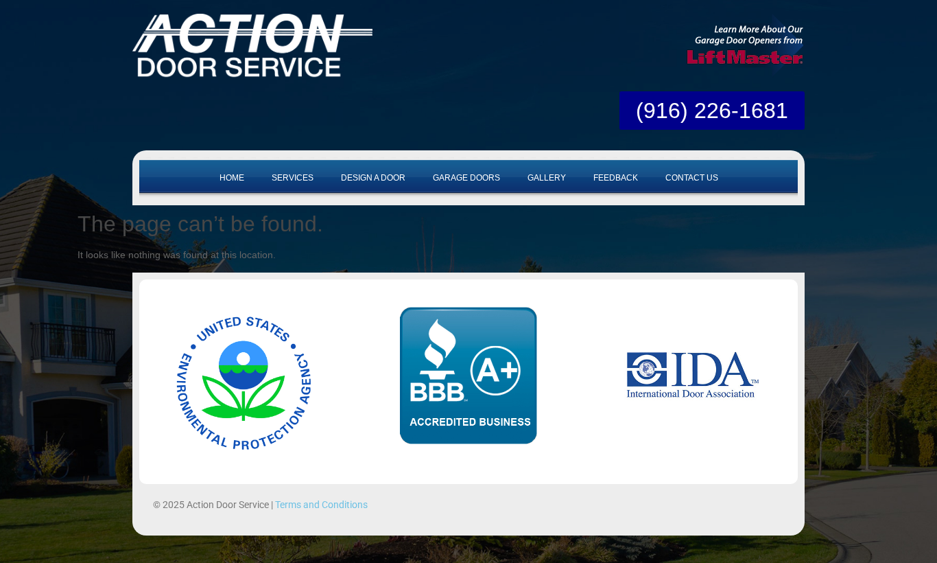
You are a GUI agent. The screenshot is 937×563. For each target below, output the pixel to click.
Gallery (546, 178)
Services (292, 178)
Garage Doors (466, 178)
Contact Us (691, 178)
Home (232, 178)
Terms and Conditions (321, 504)
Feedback (615, 178)
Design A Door (373, 178)
